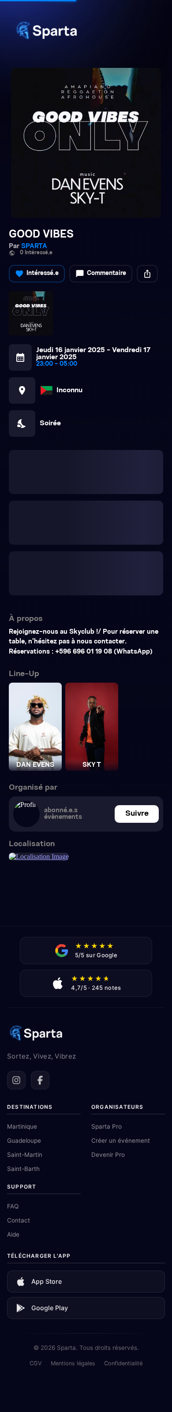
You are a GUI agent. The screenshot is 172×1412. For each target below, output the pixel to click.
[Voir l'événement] (86, 143)
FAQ (13, 1081)
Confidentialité (123, 1239)
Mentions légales (73, 1239)
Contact (18, 1096)
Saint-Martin (24, 1030)
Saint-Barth (23, 1044)
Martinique (22, 1002)
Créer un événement (120, 1016)
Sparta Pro (106, 1002)
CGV (36, 1239)
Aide (13, 1110)
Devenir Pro (108, 1030)
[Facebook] (40, 956)
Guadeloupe (24, 1016)
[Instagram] (16, 956)
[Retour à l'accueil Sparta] (46, 41)
